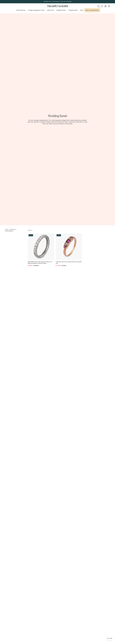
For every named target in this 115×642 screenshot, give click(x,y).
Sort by (30, 230)
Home (6, 229)
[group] (57, 1)
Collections (13, 229)
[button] (21, 10)
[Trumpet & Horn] (57, 6)
